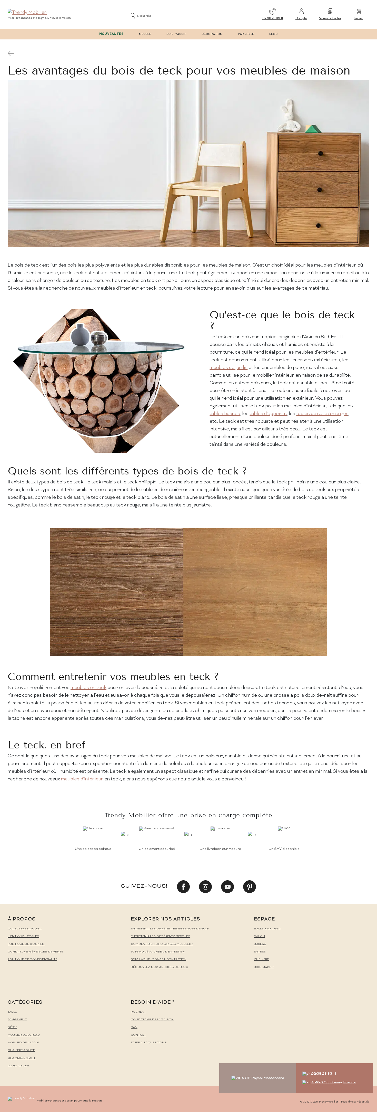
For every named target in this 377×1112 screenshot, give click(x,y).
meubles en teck (88, 688)
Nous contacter (330, 18)
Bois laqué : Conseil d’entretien (158, 959)
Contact (138, 1035)
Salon (259, 936)
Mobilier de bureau (24, 1035)
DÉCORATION (212, 34)
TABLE (12, 1012)
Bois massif (264, 967)
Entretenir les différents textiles (160, 936)
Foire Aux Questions (149, 1042)
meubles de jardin (228, 368)
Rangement (17, 1019)
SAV (134, 1027)
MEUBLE (145, 34)
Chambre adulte (21, 1050)
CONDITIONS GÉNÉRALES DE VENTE (35, 952)
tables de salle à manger (322, 414)
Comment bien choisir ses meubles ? (162, 944)
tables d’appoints (268, 414)
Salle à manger (267, 928)
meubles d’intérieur (82, 779)
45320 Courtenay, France (333, 1082)
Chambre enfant (22, 1058)
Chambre (261, 959)
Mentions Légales (23, 936)
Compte (301, 18)
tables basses (225, 414)
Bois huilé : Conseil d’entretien (158, 952)
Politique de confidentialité (32, 959)
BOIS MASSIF (176, 34)
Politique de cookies (26, 944)
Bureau (260, 944)
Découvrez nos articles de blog (159, 967)
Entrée (259, 952)
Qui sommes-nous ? (25, 928)
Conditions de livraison (152, 1019)
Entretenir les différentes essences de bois (170, 928)
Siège (12, 1027)
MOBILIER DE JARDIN (23, 1042)
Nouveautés (111, 34)
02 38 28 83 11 (272, 18)
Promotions (18, 1065)
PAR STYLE (246, 34)
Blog (273, 34)
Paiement (138, 1012)
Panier (358, 18)
